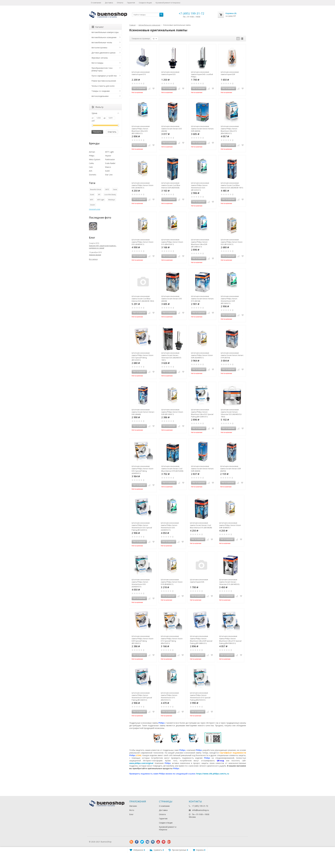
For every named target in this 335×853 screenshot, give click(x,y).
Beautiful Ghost (95, 189)
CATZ (107, 189)
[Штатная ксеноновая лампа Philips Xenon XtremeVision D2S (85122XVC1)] (202, 168)
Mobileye (111, 200)
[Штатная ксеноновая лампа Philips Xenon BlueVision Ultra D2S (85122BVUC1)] (143, 112)
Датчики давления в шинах (103, 52)
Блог (131, 814)
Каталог (99, 27)
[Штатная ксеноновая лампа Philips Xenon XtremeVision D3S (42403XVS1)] (143, 565)
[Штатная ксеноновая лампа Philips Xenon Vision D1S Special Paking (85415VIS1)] (172, 622)
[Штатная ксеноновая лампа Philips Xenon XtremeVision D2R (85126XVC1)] (232, 282)
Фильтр (99, 107)
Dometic (92, 174)
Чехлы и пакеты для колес (103, 86)
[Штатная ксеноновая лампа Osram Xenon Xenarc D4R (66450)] (202, 452)
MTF (91, 200)
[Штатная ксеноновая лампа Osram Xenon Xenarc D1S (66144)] (202, 282)
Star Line (109, 174)
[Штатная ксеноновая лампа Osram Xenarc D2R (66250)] (231, 452)
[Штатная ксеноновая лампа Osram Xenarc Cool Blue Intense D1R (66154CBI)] (172, 452)
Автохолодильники (99, 96)
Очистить (112, 132)
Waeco (108, 167)
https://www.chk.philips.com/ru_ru (212, 773)
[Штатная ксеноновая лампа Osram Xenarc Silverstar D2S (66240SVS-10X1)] (172, 338)
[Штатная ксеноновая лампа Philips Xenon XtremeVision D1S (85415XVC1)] (172, 678)
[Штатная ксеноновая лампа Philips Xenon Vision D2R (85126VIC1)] (172, 395)
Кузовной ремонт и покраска (168, 2)
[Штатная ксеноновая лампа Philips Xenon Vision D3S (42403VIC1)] (143, 225)
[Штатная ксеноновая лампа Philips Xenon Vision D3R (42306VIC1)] (202, 338)
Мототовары (97, 63)
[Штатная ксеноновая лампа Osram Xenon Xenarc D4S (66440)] (143, 395)
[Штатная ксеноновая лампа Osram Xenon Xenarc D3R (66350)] (202, 112)
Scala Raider (110, 163)
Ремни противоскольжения (103, 81)
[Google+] (169, 842)
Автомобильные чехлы (101, 42)
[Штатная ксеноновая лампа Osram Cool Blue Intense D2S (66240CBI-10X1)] (232, 168)
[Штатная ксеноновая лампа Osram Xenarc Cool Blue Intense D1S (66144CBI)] (201, 508)
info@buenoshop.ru (200, 810)
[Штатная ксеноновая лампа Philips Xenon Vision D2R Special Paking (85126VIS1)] (143, 622)
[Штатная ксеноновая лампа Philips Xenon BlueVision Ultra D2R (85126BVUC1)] (202, 225)
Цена (94, 113)
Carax (115, 189)
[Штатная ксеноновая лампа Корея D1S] (143, 57)
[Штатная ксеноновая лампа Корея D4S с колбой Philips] (202, 57)
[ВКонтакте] (147, 842)
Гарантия (131, 2)
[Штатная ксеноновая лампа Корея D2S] (172, 57)
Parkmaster (110, 159)
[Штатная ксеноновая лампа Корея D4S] (201, 565)
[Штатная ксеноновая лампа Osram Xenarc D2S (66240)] (172, 112)
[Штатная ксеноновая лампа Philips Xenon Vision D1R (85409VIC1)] (172, 565)
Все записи (93, 259)
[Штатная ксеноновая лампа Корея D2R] (232, 57)
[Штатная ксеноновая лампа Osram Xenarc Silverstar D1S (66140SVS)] (230, 565)
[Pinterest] (163, 842)
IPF (99, 194)
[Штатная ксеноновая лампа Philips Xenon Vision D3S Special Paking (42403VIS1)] (143, 452)
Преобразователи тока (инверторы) (101, 69)
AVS (90, 171)
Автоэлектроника (99, 47)
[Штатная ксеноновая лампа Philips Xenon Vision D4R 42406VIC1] (230, 508)
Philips (91, 155)
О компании (96, 2)
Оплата (120, 2)
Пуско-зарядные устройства (104, 75)
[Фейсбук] (137, 842)
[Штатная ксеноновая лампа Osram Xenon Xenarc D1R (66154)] (232, 338)
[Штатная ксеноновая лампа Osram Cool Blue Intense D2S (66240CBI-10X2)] (143, 282)
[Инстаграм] (153, 842)
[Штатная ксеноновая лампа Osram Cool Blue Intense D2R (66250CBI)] (172, 168)
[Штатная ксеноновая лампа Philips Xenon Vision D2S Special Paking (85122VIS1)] (143, 338)
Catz (91, 167)
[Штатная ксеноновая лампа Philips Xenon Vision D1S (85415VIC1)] (172, 225)
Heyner (108, 155)
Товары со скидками (100, 91)
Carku (91, 163)
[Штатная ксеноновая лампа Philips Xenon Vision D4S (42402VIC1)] (143, 168)
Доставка (109, 2)
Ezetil (107, 171)
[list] (242, 38)
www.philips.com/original (141, 763)
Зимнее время (95, 255)
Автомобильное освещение (149, 25)
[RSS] (131, 842)
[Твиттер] (142, 842)
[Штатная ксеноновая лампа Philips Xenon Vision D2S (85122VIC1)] (232, 225)
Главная (132, 25)
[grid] (238, 38)
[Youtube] (158, 842)
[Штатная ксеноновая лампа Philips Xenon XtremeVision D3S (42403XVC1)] (172, 508)
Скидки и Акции (145, 2)
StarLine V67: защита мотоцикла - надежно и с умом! (102, 246)
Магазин (133, 806)
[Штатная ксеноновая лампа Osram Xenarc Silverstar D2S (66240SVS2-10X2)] (232, 395)
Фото (131, 810)
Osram (92, 205)
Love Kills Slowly (110, 194)
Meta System (94, 159)
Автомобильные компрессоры (105, 32)
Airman (92, 152)
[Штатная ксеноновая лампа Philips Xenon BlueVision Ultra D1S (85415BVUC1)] (232, 112)
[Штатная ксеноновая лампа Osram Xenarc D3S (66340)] (172, 282)
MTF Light (109, 152)
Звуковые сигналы (99, 58)
